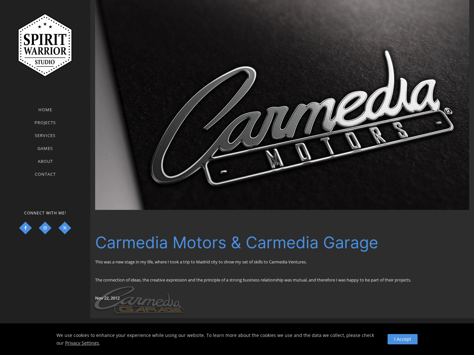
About (45, 161)
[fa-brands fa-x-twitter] (64, 228)
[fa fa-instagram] (45, 228)
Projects (45, 122)
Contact (45, 174)
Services (45, 135)
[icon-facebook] (25, 228)
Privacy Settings (82, 343)
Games (45, 148)
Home (45, 110)
